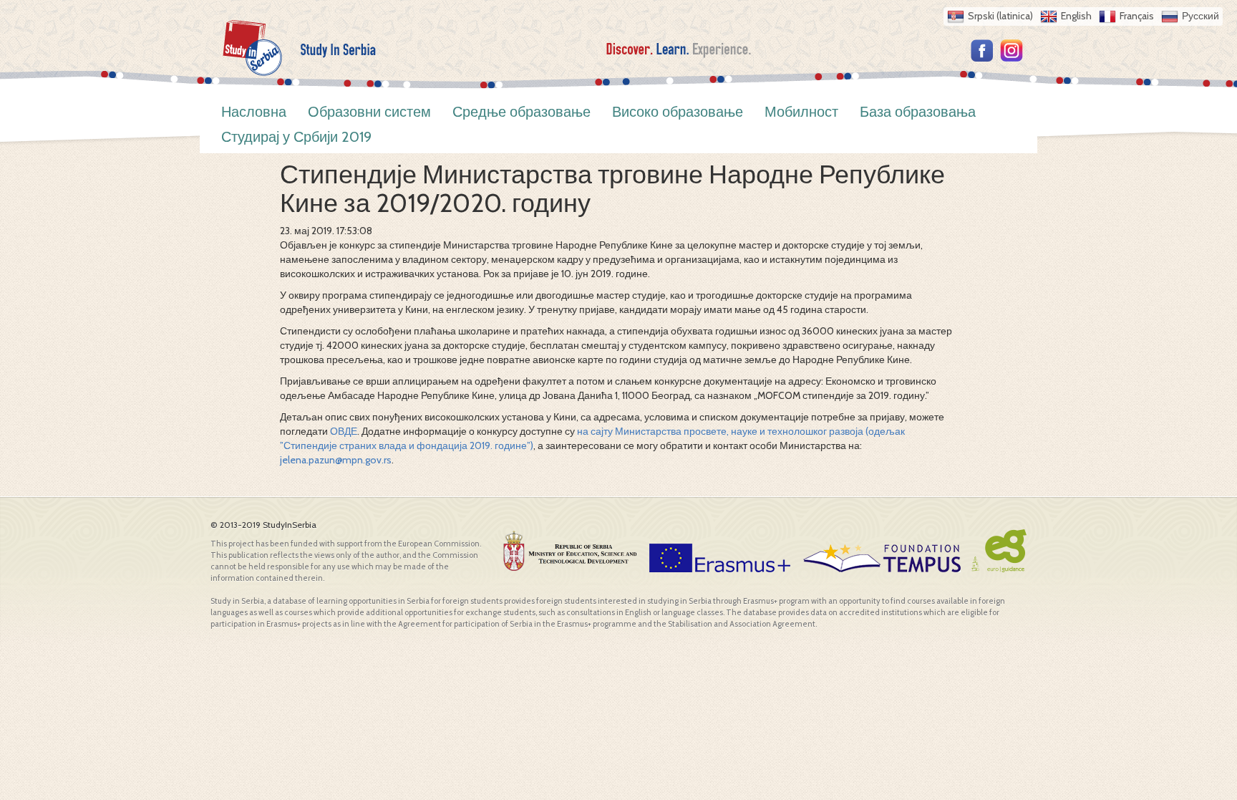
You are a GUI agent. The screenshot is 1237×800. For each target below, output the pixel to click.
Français (1137, 15)
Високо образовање (677, 111)
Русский (1200, 15)
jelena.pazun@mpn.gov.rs (336, 459)
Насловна (253, 111)
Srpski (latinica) (1000, 15)
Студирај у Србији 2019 (296, 136)
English (1076, 15)
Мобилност (801, 111)
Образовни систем (369, 111)
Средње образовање (521, 111)
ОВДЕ (343, 431)
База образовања (918, 111)
